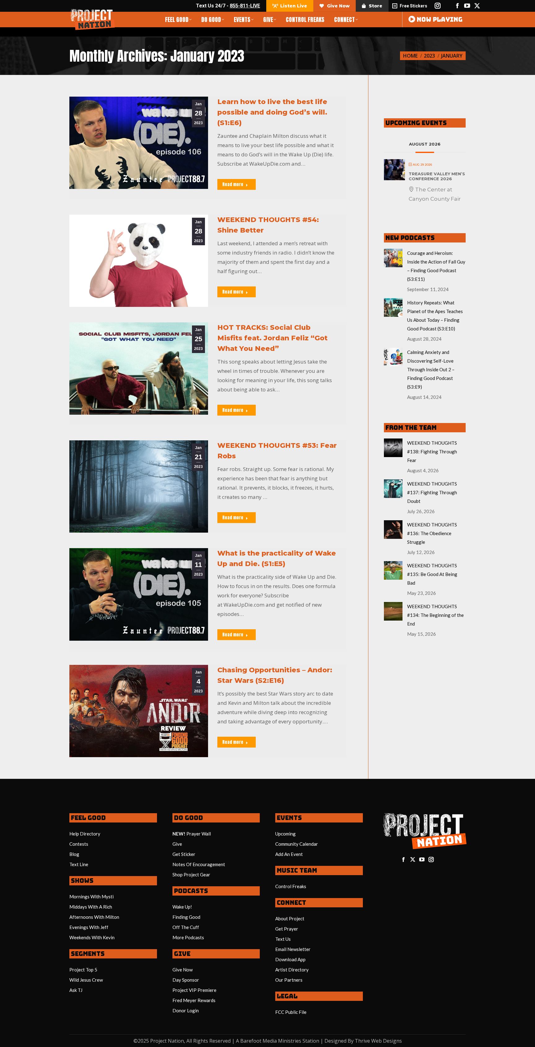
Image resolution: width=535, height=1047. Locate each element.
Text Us (283, 939)
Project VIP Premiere (194, 990)
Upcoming (285, 833)
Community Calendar (296, 844)
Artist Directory (292, 969)
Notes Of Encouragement (198, 864)
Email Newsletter (293, 949)
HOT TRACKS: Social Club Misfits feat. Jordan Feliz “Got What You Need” (272, 338)
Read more (232, 184)
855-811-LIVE (245, 6)
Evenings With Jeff (88, 927)
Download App (290, 959)
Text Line (78, 864)
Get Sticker (183, 854)
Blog (74, 854)
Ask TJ (75, 990)
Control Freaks (290, 886)
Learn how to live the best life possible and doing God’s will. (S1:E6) (272, 112)
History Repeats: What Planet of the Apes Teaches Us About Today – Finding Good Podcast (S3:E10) (435, 315)
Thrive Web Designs (378, 1040)
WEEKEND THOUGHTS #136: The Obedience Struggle (432, 533)
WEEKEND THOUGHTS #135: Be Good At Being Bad (432, 574)
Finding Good (186, 917)
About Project (289, 918)
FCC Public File (291, 1012)
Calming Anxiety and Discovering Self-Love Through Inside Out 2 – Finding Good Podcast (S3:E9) (431, 369)
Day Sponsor (185, 980)
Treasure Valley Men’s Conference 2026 (437, 176)
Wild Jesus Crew (86, 980)
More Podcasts (188, 937)
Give (177, 844)
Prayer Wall (198, 833)
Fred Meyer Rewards (193, 1000)
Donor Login (185, 1010)
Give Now (182, 969)
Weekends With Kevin (92, 937)
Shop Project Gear (191, 874)
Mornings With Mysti (91, 896)
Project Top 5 (83, 969)
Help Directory (84, 833)
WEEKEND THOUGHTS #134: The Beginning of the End (435, 615)
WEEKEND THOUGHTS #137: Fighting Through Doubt (432, 492)
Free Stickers (413, 5)
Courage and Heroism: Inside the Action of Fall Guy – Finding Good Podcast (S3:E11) (436, 266)
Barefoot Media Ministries (270, 1040)
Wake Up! (182, 907)
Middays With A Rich (90, 907)
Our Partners (288, 980)
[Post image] (393, 258)
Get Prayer (286, 928)
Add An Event (289, 854)
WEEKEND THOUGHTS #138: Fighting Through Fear (432, 451)
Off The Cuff (185, 927)
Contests (78, 844)
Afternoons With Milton (94, 917)
